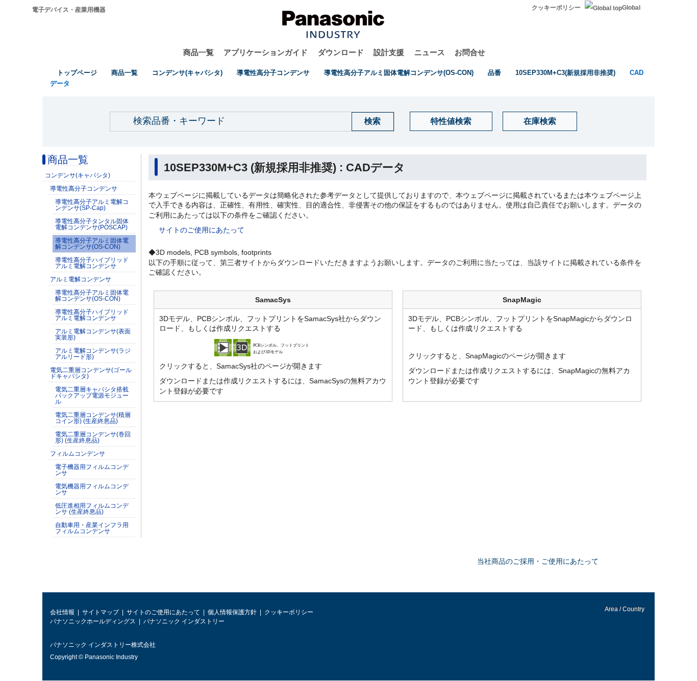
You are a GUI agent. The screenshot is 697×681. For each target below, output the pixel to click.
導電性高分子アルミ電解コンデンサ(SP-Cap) (92, 205)
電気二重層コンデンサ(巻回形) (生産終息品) (93, 437)
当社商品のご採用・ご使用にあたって (538, 561)
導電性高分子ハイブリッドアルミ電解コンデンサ (92, 263)
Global (631, 7)
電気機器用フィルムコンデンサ (92, 489)
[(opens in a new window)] (273, 347)
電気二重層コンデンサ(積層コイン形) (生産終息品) (93, 418)
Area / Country (624, 609)
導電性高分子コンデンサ (273, 72)
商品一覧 (198, 52)
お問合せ (470, 52)
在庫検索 (540, 121)
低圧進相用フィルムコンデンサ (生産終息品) (92, 508)
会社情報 (62, 612)
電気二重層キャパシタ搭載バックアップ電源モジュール (92, 395)
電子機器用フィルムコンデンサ (92, 470)
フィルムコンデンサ (77, 453)
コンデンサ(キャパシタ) (187, 72)
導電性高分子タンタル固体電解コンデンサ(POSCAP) (92, 224)
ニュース (429, 52)
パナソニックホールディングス (93, 621)
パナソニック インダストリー (184, 621)
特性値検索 (451, 121)
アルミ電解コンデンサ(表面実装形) (93, 334)
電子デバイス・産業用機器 (69, 9)
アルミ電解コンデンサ (80, 279)
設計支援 (389, 52)
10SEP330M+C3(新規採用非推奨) (565, 72)
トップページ (77, 72)
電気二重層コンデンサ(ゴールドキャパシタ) (91, 373)
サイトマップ (100, 612)
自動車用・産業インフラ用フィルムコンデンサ (92, 528)
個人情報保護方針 (232, 612)
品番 (494, 72)
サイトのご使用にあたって (201, 230)
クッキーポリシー (556, 7)
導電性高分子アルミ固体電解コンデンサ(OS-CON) (399, 72)
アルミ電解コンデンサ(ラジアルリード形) (93, 353)
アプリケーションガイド (265, 52)
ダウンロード (341, 52)
